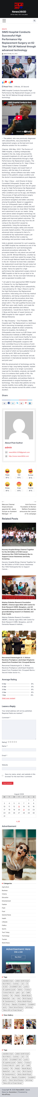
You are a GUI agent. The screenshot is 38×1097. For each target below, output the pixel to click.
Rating (4, 742)
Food (3, 911)
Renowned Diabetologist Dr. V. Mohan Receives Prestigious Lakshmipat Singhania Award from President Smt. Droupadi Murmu (18, 660)
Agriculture (5, 887)
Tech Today (5, 932)
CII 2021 (5, 986)
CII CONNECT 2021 (15, 986)
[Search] (34, 20)
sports (5, 1007)
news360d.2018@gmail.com (19, 452)
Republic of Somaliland (19, 1004)
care (22, 983)
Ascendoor (13, 1092)
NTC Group (6, 1004)
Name (5, 746)
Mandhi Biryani (26, 995)
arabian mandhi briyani (22, 981)
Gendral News (6, 915)
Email (4, 755)
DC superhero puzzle (9, 989)
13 (19, 806)
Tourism (4, 939)
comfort (26, 986)
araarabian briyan (8, 981)
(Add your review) (8, 698)
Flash (3, 908)
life (11, 995)
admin (5, 53)
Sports (4, 929)
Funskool (27, 989)
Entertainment (6, 901)
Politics (4, 925)
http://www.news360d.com (19, 456)
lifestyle (17, 995)
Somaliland (31, 1004)
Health (4, 29)
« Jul (18, 821)
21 (24, 810)
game (17, 992)
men (13, 998)
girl (23, 992)
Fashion (4, 904)
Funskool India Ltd (8, 992)
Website (5, 765)
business (16, 983)
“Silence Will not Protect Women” (12, 1010)
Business (5, 890)
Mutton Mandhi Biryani (24, 1001)
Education (5, 897)
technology (29, 1007)
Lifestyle (4, 922)
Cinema (4, 894)
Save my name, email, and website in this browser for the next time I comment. (20, 775)
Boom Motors (7, 983)
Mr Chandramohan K (9, 1001)
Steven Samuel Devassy (16, 1007)
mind (18, 998)
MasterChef (6, 998)
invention (5, 995)
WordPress (6, 1094)
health (28, 992)
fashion (20, 989)
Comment (6, 718)
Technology (5, 936)
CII (27, 983)
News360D (19, 11)
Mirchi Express (27, 998)
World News (6, 943)
